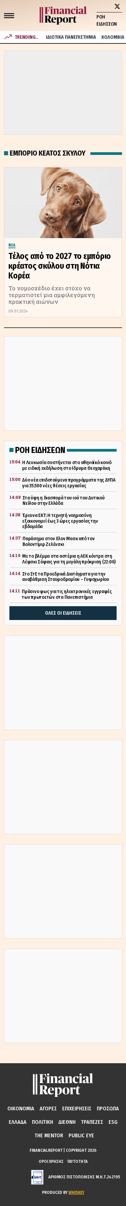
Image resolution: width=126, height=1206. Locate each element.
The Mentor (49, 1135)
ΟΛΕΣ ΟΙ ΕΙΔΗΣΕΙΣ (63, 613)
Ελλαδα (18, 1122)
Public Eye (81, 1135)
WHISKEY (76, 1192)
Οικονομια (20, 1108)
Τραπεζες (92, 1122)
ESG (113, 1122)
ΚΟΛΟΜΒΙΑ (112, 37)
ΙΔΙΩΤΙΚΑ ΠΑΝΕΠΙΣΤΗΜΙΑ (71, 37)
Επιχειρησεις (76, 1108)
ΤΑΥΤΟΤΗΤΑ (77, 1161)
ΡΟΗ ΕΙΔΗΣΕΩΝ (106, 20)
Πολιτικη (42, 1122)
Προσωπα (108, 1108)
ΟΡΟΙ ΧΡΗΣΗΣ (51, 1161)
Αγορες (48, 1108)
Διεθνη (67, 1122)
